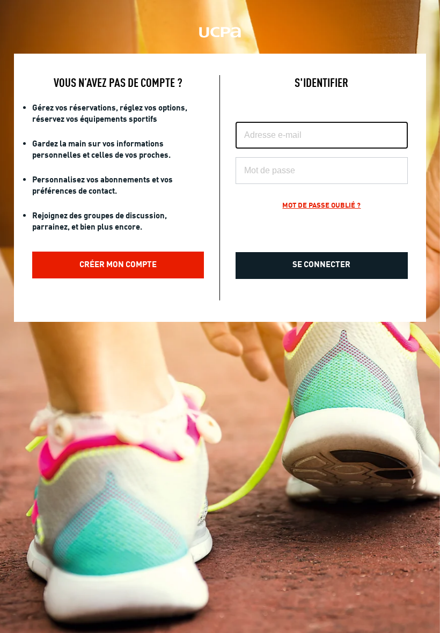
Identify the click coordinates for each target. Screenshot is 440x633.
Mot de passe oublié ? (321, 205)
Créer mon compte (118, 265)
